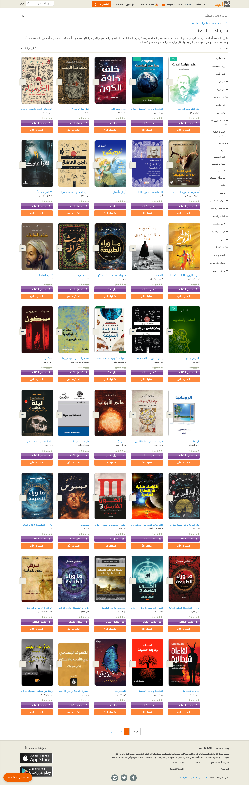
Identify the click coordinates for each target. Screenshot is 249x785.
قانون (224, 192)
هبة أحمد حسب (83, 278)
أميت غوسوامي (194, 278)
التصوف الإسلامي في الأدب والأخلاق (73, 691)
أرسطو (160, 195)
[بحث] (23, 15)
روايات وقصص (220, 66)
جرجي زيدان (195, 112)
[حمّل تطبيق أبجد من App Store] (36, 758)
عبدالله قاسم (121, 445)
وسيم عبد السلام (46, 694)
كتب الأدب (222, 73)
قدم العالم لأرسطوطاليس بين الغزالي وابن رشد (147, 441)
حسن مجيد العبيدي (45, 611)
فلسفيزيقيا (120, 691)
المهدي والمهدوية (190, 358)
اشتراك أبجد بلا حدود (219, 762)
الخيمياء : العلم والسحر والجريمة (37, 108)
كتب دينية (222, 89)
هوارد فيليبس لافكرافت (191, 195)
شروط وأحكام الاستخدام (185, 777)
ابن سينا (50, 278)
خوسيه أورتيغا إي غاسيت (79, 362)
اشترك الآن (183, 130)
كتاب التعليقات (45, 275)
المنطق (221, 170)
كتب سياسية (221, 97)
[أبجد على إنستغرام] (114, 778)
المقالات (118, 4)
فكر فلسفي (219, 156)
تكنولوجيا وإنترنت (219, 200)
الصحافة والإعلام (219, 208)
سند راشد (49, 445)
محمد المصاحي (83, 445)
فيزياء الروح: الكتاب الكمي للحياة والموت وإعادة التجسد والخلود (184, 275)
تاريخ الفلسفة (218, 150)
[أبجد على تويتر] (123, 778)
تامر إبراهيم (48, 362)
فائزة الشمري (157, 445)
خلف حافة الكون (117, 108)
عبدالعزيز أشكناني (46, 195)
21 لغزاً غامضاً (45, 192)
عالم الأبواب (119, 441)
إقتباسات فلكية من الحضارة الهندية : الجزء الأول (147, 524)
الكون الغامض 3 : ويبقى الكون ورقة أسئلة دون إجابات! (110, 524)
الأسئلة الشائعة (177, 768)
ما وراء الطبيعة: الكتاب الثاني (37, 524)
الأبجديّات (200, 4)
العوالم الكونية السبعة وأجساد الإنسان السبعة (110, 358)
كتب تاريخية (221, 81)
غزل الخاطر (121, 694)
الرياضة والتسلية (219, 231)
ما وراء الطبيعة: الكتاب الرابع (74, 607)
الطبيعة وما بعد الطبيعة (114, 607)
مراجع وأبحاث (220, 270)
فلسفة (215, 23)
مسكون (48, 358)
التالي (113, 731)
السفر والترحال (219, 255)
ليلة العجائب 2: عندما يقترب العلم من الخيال (184, 524)
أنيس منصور (121, 195)
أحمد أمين (196, 362)
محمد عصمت (84, 112)
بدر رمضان (85, 195)
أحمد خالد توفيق (156, 278)
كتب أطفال (221, 247)
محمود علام (121, 112)
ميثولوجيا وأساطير (218, 262)
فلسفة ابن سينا (81, 441)
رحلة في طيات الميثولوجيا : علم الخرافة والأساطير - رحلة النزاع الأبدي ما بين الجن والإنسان (37, 691)
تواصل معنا (178, 762)
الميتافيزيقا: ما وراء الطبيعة (148, 192)
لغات (224, 184)
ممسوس (84, 524)
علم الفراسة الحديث (189, 108)
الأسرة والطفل (220, 223)
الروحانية (195, 441)
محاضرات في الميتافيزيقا (75, 358)
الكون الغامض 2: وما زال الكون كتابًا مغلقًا (147, 607)
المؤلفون (131, 4)
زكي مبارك (85, 694)
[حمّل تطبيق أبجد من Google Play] (36, 771)
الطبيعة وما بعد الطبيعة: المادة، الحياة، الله (147, 108)
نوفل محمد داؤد (120, 362)
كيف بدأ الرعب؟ (80, 108)
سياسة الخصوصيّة (202, 777)
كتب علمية (222, 104)
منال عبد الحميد (47, 112)
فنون (224, 239)
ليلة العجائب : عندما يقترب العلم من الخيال (37, 441)
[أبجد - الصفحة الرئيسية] (218, 4)
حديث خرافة (82, 275)
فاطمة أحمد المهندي (155, 528)
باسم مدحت (121, 528)
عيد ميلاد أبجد (149, 4)
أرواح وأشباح (119, 192)
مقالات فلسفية (218, 163)
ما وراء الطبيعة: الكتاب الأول (111, 275)
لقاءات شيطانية (191, 691)
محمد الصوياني (194, 445)
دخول (22, 3)
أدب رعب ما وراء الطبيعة (186, 192)
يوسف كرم (158, 112)
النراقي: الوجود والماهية (40, 607)
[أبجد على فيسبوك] (133, 778)
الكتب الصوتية (172, 4)
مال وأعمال (221, 112)
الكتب (225, 23)
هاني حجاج (122, 278)
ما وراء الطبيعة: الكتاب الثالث (184, 607)
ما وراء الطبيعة (200, 23)
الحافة (159, 275)
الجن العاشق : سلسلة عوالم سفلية (73, 192)
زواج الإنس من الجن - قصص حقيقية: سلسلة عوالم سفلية (147, 358)
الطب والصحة (220, 216)
